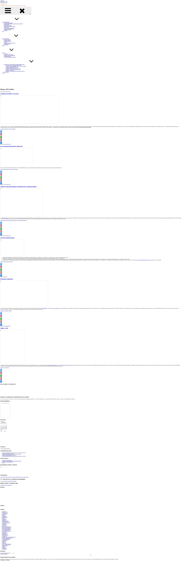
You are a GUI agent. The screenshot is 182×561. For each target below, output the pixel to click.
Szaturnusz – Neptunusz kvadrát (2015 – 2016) (13, 69)
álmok (4, 546)
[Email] (91, 135)
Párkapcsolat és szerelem (8, 25)
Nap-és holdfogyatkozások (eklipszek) (10, 57)
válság (4, 542)
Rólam (3, 45)
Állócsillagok (6, 44)
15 (6, 426)
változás (4, 543)
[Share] (91, 143)
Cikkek (3, 52)
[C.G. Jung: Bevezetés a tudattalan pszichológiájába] (8, 481)
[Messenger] (91, 141)
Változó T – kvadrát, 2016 (10, 70)
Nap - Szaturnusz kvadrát (6, 531)
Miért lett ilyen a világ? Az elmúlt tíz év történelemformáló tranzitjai (14, 64)
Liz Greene (4, 524)
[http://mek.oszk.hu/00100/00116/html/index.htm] (6, 485)
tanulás (4, 541)
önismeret (4, 548)
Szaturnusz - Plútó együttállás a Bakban (9, 537)
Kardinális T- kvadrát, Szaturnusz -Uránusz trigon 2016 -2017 (15, 71)
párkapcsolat (4, 532)
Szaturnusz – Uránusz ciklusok (7, 460)
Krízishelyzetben (6, 24)
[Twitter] (91, 132)
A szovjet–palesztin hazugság (7, 237)
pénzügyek (4, 533)
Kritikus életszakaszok (7, 56)
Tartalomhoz (2, 0)
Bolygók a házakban (7, 40)
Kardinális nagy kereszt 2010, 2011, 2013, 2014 (13, 68)
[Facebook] (91, 131)
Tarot (3, 31)
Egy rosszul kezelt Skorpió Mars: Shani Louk (11, 146)
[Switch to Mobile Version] (91, 555)
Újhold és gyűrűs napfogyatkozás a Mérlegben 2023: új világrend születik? (18, 186)
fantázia (4, 515)
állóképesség (4, 545)
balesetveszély (5, 513)
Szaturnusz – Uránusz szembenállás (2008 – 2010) (13, 65)
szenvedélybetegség (6, 539)
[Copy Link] (91, 138)
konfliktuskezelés (5, 521)
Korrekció (5, 30)
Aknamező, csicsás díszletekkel (7, 455)
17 (1, 427)
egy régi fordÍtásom (56, 308)
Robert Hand (5, 534)
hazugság (4, 519)
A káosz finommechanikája (6, 453)
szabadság (4, 536)
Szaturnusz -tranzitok (7, 43)
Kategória (1, 553)
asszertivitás (4, 512)
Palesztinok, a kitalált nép (6, 279)
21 (5, 427)
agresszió (4, 511)
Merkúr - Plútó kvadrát (6, 528)
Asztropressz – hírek (3, 4)
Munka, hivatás (6, 27)
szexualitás (4, 540)
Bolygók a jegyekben (7, 39)
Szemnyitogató (6, 72)
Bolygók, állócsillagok (5, 38)
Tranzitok (5, 42)
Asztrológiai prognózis (7, 29)
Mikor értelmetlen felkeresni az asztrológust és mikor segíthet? (13, 23)
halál (3, 518)
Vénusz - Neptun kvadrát (6, 544)
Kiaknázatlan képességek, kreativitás (9, 26)
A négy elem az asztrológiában (8, 54)
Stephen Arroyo (5, 535)
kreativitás (4, 523)
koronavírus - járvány (6, 522)
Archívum (1, 448)
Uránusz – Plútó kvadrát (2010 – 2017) (12, 67)
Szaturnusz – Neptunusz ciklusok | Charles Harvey (9, 454)
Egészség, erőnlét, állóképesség (9, 28)
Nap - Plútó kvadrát (6, 530)
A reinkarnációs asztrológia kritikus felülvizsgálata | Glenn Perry (11, 461)
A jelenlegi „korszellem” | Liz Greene (9, 93)
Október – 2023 (4, 328)
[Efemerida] (2, 421)
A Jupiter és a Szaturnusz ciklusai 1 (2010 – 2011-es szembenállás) (16, 66)
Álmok (3, 462)
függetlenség (4, 517)
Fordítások (5, 53)
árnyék (4, 547)
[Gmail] (91, 140)
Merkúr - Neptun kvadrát (6, 527)
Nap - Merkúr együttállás (6, 529)
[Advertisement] (91, 80)
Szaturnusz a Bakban (6, 538)
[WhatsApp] (91, 137)
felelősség (4, 516)
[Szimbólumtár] (14, 477)
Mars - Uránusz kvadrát (6, 526)
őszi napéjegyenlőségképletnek (52, 365)
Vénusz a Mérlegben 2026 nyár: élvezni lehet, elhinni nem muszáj (12, 456)
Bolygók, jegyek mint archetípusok (9, 55)
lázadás (4, 525)
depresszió (4, 514)
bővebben (9, 169)
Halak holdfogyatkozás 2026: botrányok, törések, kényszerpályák (12, 452)
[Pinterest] (91, 134)
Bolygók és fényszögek (7, 41)
